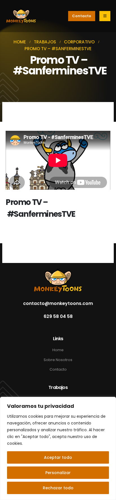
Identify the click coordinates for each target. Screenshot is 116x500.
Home (58, 350)
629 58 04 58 (58, 316)
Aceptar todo (58, 457)
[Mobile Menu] (104, 16)
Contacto (58, 369)
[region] (58, 448)
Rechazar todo (58, 488)
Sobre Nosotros (58, 359)
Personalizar (58, 472)
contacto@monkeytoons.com (58, 303)
